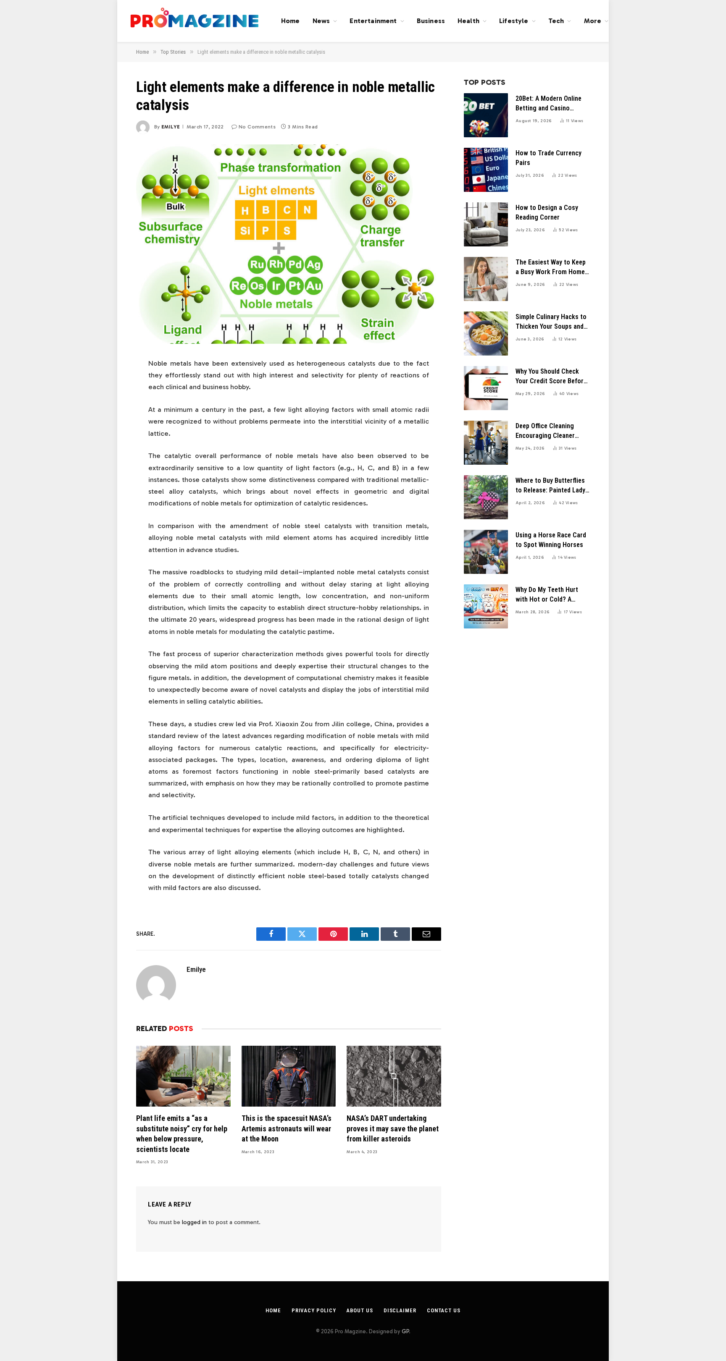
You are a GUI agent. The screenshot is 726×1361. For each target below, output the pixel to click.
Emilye (170, 127)
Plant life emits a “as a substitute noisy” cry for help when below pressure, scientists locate (181, 1133)
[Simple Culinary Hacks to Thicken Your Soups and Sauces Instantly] (486, 333)
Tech (556, 21)
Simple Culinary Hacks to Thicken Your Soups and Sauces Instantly (551, 322)
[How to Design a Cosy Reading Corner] (486, 224)
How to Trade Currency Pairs (548, 158)
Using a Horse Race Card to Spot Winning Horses (551, 540)
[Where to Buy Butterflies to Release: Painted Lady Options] (486, 497)
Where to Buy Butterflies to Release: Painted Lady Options (550, 485)
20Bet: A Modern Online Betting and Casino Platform (548, 103)
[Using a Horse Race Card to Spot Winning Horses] (486, 552)
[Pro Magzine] (195, 21)
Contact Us (443, 1310)
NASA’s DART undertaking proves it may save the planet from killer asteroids (393, 1128)
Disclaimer (400, 1310)
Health (468, 21)
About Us (359, 1310)
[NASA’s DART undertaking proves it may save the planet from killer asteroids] (394, 1076)
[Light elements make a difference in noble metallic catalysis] (288, 243)
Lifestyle (513, 21)
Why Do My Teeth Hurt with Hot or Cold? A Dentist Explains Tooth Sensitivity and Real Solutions (548, 595)
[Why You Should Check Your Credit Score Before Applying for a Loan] (486, 388)
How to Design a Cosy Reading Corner (547, 212)
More (593, 21)
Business (431, 21)
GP (405, 1331)
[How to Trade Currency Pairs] (486, 170)
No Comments (257, 127)
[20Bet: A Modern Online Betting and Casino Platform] (486, 115)
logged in (194, 1222)
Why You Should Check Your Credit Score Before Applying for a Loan (551, 376)
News (321, 21)
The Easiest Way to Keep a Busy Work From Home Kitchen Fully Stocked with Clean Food (551, 267)
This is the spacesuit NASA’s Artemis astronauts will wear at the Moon (286, 1128)
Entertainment (373, 21)
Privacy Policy (314, 1310)
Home (290, 21)
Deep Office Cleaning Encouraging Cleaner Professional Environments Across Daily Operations (546, 431)
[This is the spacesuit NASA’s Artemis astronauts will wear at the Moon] (289, 1076)
